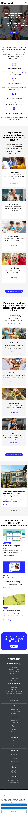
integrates (21, 72)
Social (14, 767)
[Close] (24, 792)
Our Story (14, 729)
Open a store (13, 183)
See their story (7, 505)
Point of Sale (14, 667)
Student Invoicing (14, 689)
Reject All (14, 808)
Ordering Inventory (14, 678)
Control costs (14, 442)
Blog (14, 745)
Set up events (14, 277)
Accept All (14, 804)
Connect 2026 (14, 713)
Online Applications (14, 671)
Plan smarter (13, 412)
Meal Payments (14, 700)
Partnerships (14, 732)
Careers (14, 734)
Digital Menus (14, 680)
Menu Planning (14, 674)
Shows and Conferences (14, 711)
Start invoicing (14, 215)
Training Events (14, 709)
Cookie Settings (14, 811)
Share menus (13, 382)
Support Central (14, 720)
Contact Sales (14, 761)
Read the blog (7, 620)
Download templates (9, 555)
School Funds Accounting (14, 696)
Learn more (13, 245)
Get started (14, 646)
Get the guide (7, 587)
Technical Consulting (14, 722)
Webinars (14, 741)
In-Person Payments (14, 698)
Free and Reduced (14, 669)
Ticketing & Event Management (14, 693)
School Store (14, 687)
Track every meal (14, 351)
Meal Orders (14, 676)
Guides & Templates (14, 743)
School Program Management (14, 691)
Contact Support (14, 764)
